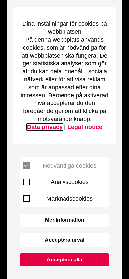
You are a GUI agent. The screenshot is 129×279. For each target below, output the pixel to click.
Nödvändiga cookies (69, 165)
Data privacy (45, 127)
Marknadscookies (69, 198)
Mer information (64, 220)
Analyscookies (70, 182)
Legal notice (84, 127)
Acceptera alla (64, 259)
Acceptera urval (64, 240)
